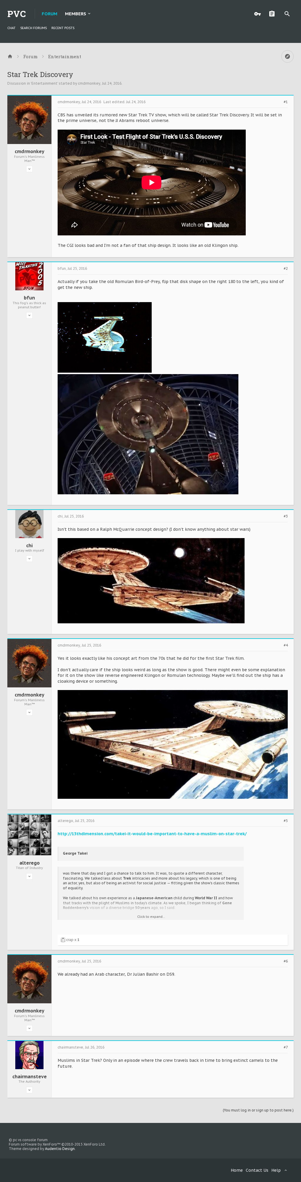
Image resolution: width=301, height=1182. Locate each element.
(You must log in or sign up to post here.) (258, 1110)
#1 (286, 102)
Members (75, 13)
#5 (286, 821)
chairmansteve (29, 1076)
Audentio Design (60, 1148)
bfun (29, 298)
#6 (286, 961)
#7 (286, 1047)
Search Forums (33, 28)
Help (276, 1170)
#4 (286, 645)
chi (29, 545)
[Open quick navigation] (287, 56)
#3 (286, 516)
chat (11, 28)
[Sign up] (273, 14)
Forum (49, 13)
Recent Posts (62, 28)
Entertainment (44, 83)
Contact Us (257, 1170)
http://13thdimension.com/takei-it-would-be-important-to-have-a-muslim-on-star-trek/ (152, 833)
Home (237, 1170)
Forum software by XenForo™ (57, 1144)
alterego (29, 863)
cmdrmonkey (89, 83)
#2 (286, 269)
